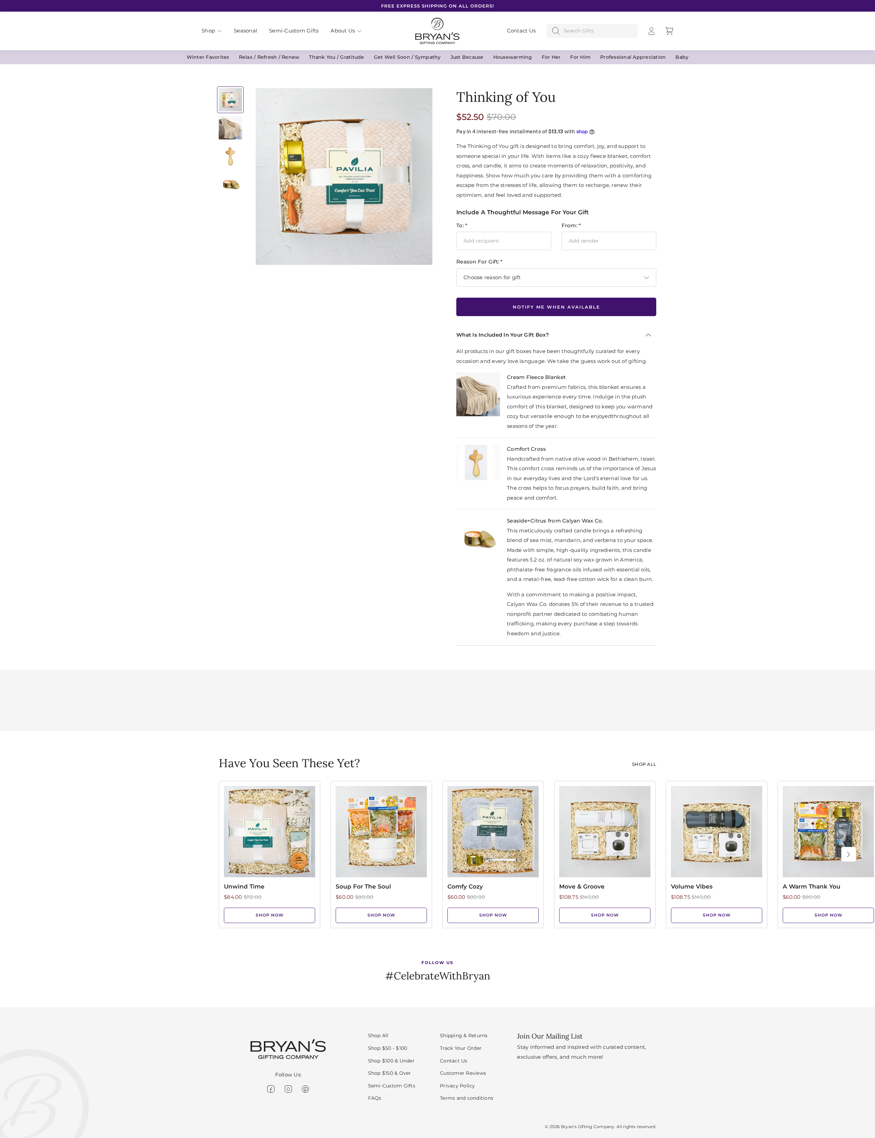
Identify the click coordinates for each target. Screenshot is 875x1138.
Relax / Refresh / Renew (269, 57)
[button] (212, 31)
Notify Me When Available (556, 307)
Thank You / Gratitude (336, 57)
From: (571, 225)
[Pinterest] (305, 1089)
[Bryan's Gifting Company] (437, 30)
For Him (580, 57)
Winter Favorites (208, 57)
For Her (551, 57)
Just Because (467, 57)
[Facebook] (270, 1089)
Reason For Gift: (479, 261)
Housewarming (512, 57)
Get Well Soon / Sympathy (407, 57)
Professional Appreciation (633, 57)
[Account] (651, 31)
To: (461, 225)
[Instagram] (288, 1089)
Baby (681, 57)
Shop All (644, 764)
